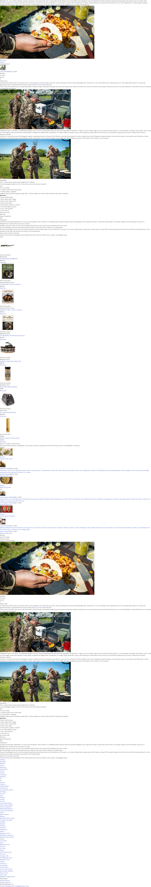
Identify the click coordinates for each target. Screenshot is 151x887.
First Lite (2, 846)
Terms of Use (4, 873)
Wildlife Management (6, 809)
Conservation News (6, 803)
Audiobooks (3, 829)
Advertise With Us (5, 882)
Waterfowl (3, 767)
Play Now (9, 476)
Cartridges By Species (6, 790)
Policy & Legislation (6, 807)
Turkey (2, 765)
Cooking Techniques (6, 820)
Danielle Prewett (5, 468)
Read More (3, 476)
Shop (1, 842)
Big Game (3, 761)
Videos (2, 812)
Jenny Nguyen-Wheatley (7, 497)
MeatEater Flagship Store (7, 876)
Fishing (2, 773)
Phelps (2, 850)
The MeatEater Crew (6, 858)
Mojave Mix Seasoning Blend (8, 387)
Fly (1, 778)
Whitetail (2, 763)
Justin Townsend (5, 526)
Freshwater (3, 775)
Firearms (2, 784)
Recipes (2, 62)
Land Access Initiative (6, 810)
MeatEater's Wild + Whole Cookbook (11, 310)
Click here (38, 85)
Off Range (3, 792)
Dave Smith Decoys (6, 852)
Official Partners (5, 880)
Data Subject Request (6, 871)
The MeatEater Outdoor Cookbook (10, 284)
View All (2, 771)
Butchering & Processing (7, 818)
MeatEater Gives (5, 859)
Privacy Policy (4, 867)
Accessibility (3, 865)
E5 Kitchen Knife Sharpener (8, 412)
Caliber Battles (4, 786)
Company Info (4, 856)
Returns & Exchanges (14, 886)
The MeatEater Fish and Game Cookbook (12, 335)
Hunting (2, 759)
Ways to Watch (4, 814)
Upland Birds (4, 769)
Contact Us (3, 863)
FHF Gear (3, 848)
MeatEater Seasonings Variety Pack (10, 361)
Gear (1, 795)
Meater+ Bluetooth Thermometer (10, 438)
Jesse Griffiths (4, 71)
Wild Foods (3, 60)
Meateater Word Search (7, 837)
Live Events (3, 841)
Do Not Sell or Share (6, 869)
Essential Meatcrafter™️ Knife (9, 258)
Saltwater (3, 776)
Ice (1, 780)
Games (2, 831)
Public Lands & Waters (6, 805)
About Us (3, 854)
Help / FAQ (3, 875)
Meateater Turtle (5, 833)
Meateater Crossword (6, 835)
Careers (2, 861)
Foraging (2, 822)
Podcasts (3, 825)
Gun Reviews (4, 788)
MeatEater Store (5, 844)
